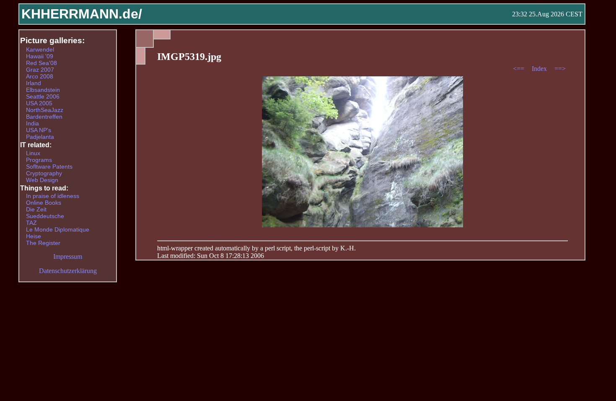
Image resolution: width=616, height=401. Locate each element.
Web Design (42, 180)
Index (540, 68)
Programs (39, 159)
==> (560, 68)
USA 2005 (39, 103)
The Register (43, 243)
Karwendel (40, 49)
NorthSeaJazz (44, 110)
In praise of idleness (52, 196)
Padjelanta (40, 136)
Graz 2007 (40, 69)
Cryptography (44, 173)
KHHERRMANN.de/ (81, 13)
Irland (33, 83)
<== (519, 68)
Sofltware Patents (49, 166)
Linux (33, 153)
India (32, 123)
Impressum (67, 256)
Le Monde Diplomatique (57, 229)
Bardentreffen (44, 116)
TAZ (31, 222)
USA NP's (38, 130)
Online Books (43, 202)
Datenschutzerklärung (68, 270)
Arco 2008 (39, 76)
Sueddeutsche (45, 216)
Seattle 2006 (43, 96)
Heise (33, 236)
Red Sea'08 (41, 63)
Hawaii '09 (39, 56)
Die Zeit (36, 209)
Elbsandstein (43, 89)
